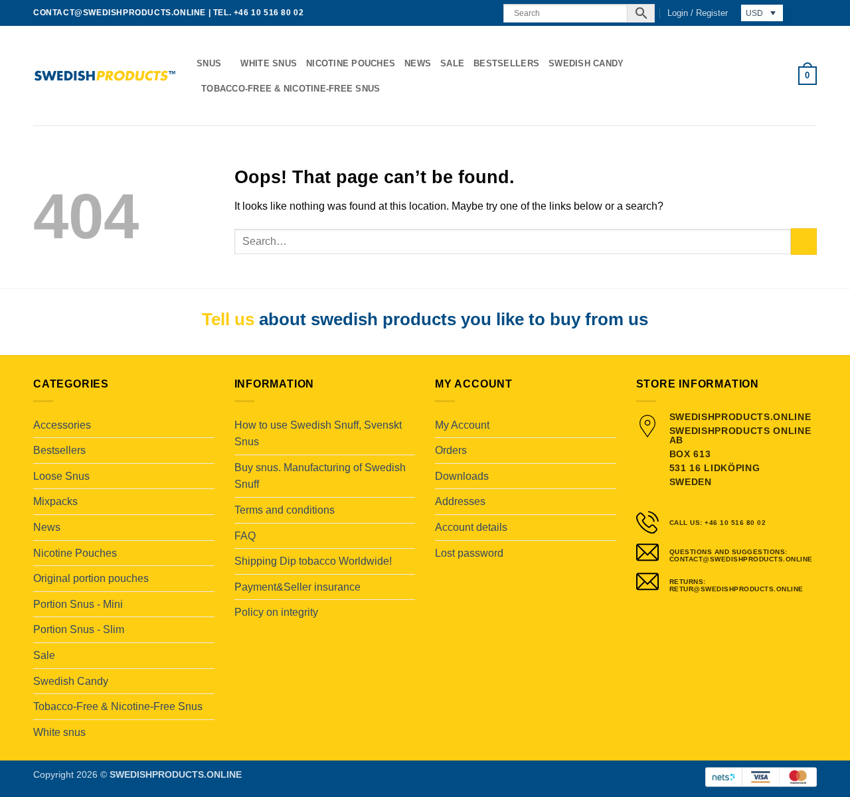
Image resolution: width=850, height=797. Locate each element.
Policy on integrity (276, 612)
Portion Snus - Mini (78, 604)
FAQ (245, 536)
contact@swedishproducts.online (119, 12)
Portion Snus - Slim (78, 629)
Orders (451, 450)
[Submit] (804, 241)
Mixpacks (55, 501)
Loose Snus (61, 476)
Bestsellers (506, 63)
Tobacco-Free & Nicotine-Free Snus (290, 89)
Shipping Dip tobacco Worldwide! (313, 561)
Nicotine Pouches (350, 63)
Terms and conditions (284, 510)
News (417, 63)
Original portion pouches (91, 578)
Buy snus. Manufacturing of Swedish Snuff (320, 476)
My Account (462, 425)
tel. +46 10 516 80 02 (258, 12)
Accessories (62, 425)
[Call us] (485, 13)
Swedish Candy (586, 63)
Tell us (228, 319)
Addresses (460, 501)
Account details (471, 527)
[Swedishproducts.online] (105, 76)
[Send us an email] (473, 13)
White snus (268, 63)
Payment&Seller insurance (297, 587)
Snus (209, 63)
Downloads (462, 476)
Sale (452, 63)
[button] (697, 13)
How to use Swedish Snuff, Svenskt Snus (318, 433)
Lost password (469, 553)
